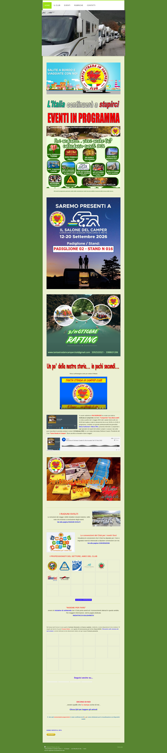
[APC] (77, 566)
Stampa (48, 747)
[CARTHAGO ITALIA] (64, 578)
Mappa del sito (56, 747)
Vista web (120, 747)
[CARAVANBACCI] (52, 578)
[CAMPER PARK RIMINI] (101, 565)
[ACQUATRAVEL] (89, 565)
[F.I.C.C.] (65, 566)
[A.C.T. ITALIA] (52, 566)
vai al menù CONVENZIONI (83, 599)
